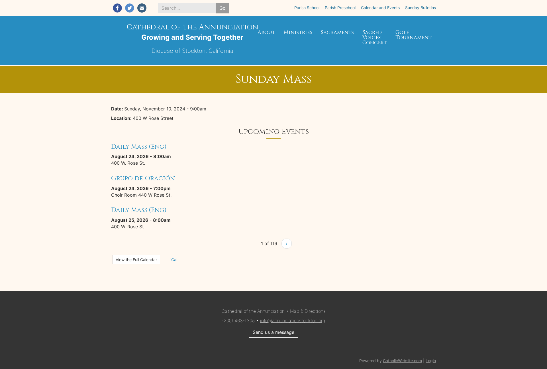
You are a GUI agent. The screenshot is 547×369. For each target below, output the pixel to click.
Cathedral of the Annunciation (192, 27)
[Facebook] (117, 8)
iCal (173, 259)
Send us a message (273, 332)
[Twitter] (129, 8)
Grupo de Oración (143, 178)
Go (222, 8)
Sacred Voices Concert (374, 37)
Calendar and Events (380, 7)
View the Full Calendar (136, 259)
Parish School (306, 7)
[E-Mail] (141, 8)
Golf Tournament (413, 35)
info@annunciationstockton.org (292, 320)
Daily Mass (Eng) (139, 146)
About (266, 32)
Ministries (298, 32)
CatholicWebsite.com (402, 360)
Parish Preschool (340, 7)
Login (431, 360)
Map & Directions (308, 311)
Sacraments (337, 32)
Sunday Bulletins (420, 7)
